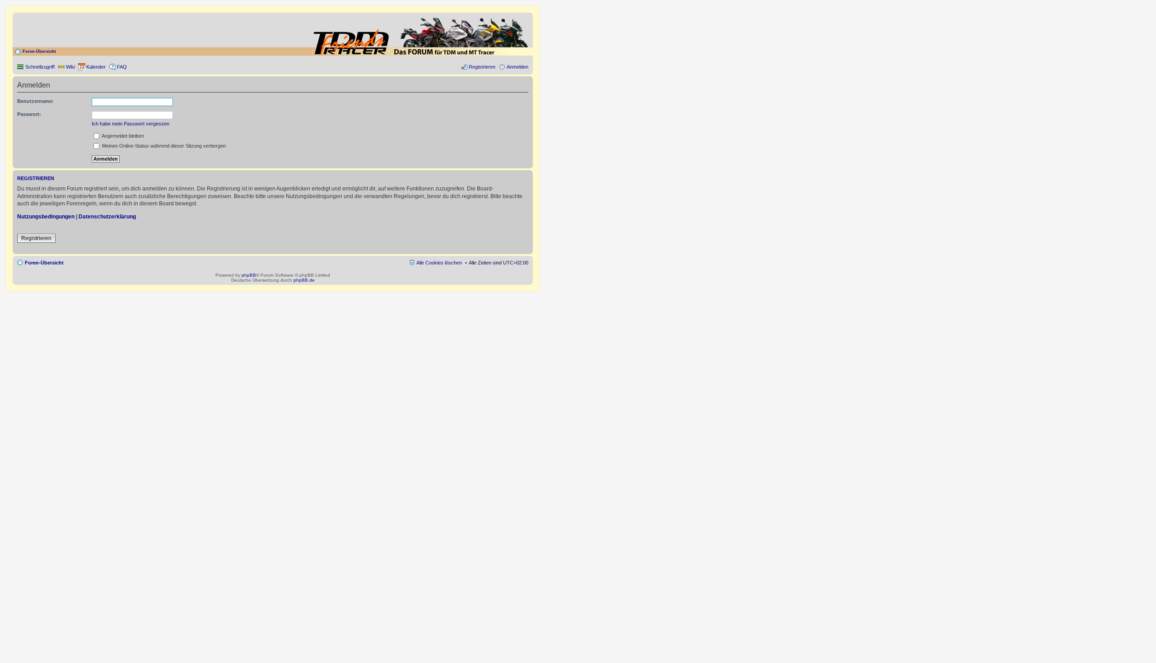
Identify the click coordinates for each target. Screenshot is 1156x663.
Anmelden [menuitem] (517, 67)
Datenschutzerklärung (107, 216)
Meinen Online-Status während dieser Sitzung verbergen (163, 145)
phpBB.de (304, 280)
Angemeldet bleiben (122, 136)
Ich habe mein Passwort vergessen (130, 123)
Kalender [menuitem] (96, 67)
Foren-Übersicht (39, 51)
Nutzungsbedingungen (46, 216)
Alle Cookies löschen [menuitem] (439, 262)
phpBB (249, 275)
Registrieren (36, 238)
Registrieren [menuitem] (482, 67)
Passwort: (29, 114)
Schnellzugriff (40, 67)
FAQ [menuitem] (122, 67)
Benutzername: (35, 101)
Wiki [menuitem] (70, 67)
